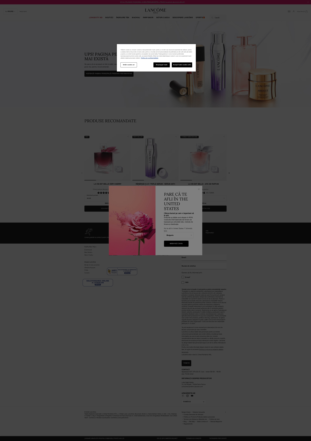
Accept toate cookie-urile (182, 65)
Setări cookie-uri (129, 65)
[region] (156, 58)
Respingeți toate (162, 65)
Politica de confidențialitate (149, 58)
